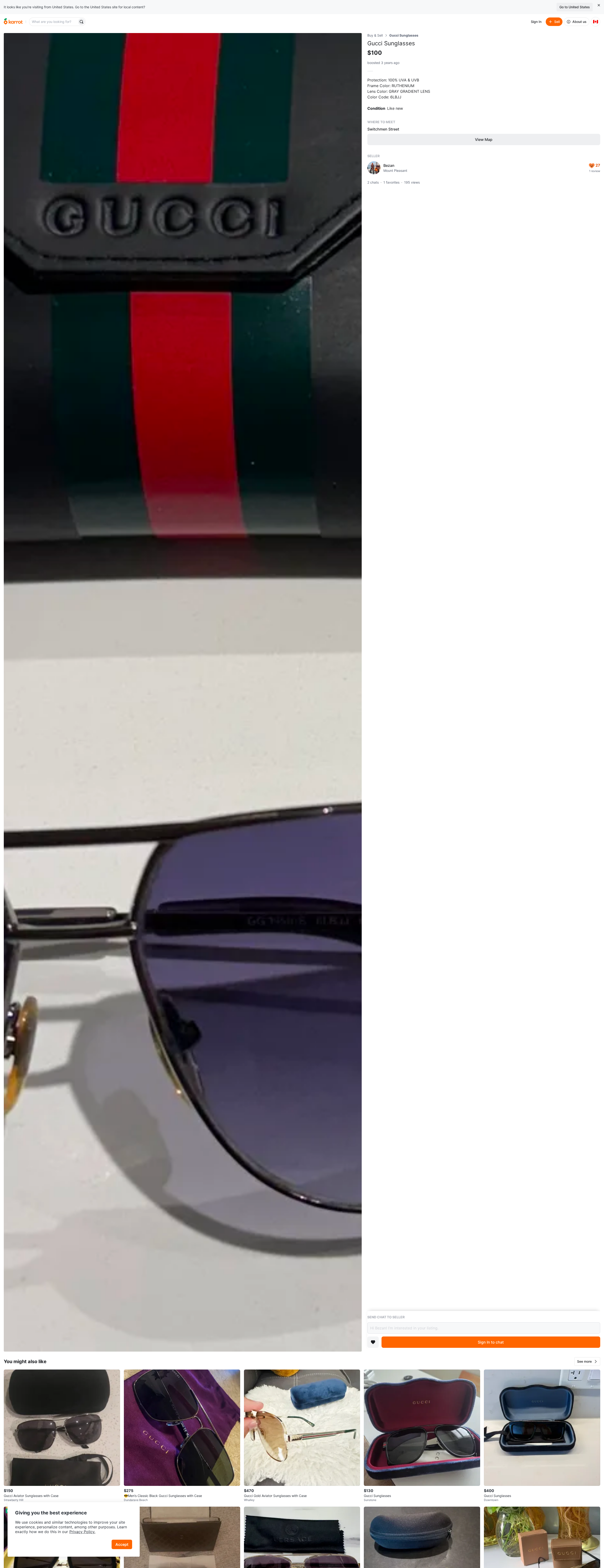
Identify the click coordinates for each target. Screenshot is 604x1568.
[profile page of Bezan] (374, 167)
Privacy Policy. (82, 1531)
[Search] (81, 21)
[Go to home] (13, 21)
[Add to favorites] (373, 1342)
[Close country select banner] (599, 5)
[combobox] (53, 21)
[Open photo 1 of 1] (183, 692)
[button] (587, 1361)
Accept (121, 1544)
